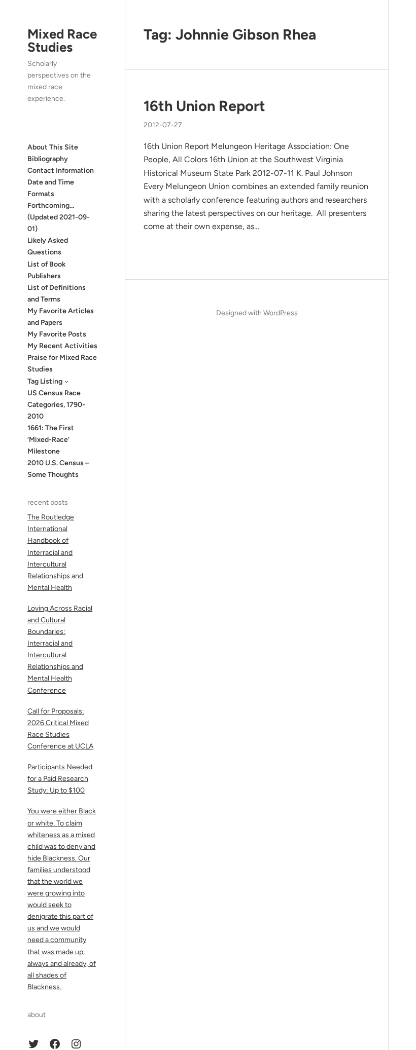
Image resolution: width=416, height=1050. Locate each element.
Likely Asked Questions (47, 246)
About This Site (52, 147)
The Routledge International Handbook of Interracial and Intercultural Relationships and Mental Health (55, 552)
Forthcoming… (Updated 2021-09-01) (58, 217)
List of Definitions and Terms (56, 293)
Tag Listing (44, 381)
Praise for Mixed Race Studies (62, 363)
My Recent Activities (62, 346)
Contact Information (60, 170)
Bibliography (47, 159)
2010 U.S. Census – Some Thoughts (58, 469)
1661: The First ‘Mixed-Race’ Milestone (50, 440)
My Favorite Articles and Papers (60, 317)
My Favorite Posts (56, 334)
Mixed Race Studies (62, 40)
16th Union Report (204, 106)
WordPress (280, 313)
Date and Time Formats (50, 188)
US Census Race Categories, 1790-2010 (56, 405)
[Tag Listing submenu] (66, 381)
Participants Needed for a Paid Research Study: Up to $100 (59, 779)
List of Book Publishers (46, 270)
